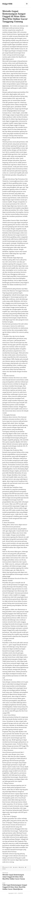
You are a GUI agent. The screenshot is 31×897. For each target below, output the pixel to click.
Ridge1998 (7, 3)
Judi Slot (22, 867)
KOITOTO (5, 26)
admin (16, 867)
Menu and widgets (27, 5)
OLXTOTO (20, 893)
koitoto (4, 869)
